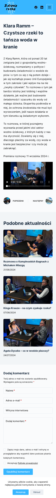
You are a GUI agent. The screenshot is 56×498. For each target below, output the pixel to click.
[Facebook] (36, 7)
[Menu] (49, 7)
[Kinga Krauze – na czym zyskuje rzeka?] (28, 290)
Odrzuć (36, 492)
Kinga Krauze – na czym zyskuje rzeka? (27, 308)
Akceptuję (21, 492)
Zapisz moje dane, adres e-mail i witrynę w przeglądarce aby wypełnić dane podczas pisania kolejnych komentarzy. (27, 453)
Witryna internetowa (17, 410)
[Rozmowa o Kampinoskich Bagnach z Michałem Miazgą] (28, 243)
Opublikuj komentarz (18, 471)
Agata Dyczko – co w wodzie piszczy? (26, 350)
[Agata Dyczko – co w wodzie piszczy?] (28, 333)
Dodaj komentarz (16, 421)
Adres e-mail (14, 400)
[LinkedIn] (41, 7)
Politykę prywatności (28, 463)
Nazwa (10, 390)
